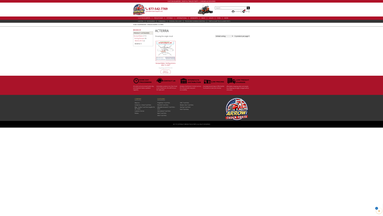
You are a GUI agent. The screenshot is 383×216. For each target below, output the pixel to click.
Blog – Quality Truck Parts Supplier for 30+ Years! (145, 108)
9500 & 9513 (139, 41)
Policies (137, 113)
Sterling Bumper (152, 24)
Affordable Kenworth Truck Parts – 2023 (166, 108)
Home (135, 24)
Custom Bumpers (144, 18)
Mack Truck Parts (161, 113)
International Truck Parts (163, 111)
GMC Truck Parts (184, 103)
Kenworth (194, 18)
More (226, 18)
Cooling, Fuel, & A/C (175, 21)
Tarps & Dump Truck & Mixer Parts (219, 21)
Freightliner (158, 18)
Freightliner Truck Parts (163, 103)
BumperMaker (142, 24)
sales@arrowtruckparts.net (154, 11)
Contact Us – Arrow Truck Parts (143, 105)
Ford (219, 18)
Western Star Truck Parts (186, 105)
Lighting (140, 21)
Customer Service (139, 111)
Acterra (137, 44)
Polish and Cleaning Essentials (195, 21)
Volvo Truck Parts (161, 115)
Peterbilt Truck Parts (162, 105)
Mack (203, 18)
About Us (137, 103)
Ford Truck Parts (184, 109)
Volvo (211, 18)
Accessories (151, 21)
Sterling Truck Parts (185, 107)
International (182, 18)
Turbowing (162, 21)
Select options (165, 72)
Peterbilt (170, 18)
